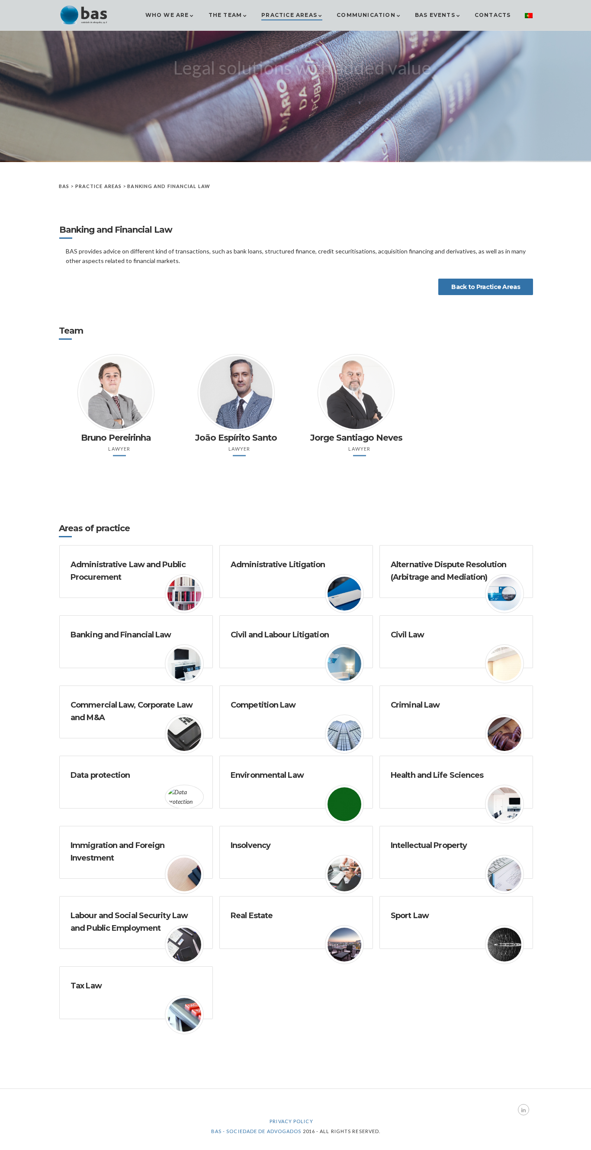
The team (225, 15)
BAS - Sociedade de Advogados (256, 1131)
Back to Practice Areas (485, 287)
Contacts (493, 15)
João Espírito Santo (236, 437)
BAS (64, 186)
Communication (366, 15)
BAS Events (435, 15)
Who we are (167, 15)
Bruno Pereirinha (116, 437)
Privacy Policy (291, 1121)
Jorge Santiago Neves (356, 437)
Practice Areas (289, 15)
